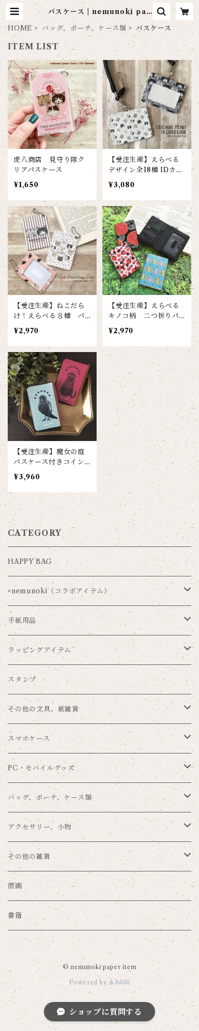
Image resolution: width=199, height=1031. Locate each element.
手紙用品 (22, 620)
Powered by (89, 982)
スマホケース (29, 738)
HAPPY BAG (30, 561)
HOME (20, 28)
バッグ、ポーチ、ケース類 (84, 28)
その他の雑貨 (29, 856)
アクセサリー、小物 (39, 827)
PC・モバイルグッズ (41, 768)
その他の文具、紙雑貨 (43, 709)
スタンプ (22, 679)
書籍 (15, 915)
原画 (15, 886)
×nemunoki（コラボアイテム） (59, 591)
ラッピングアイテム (39, 650)
